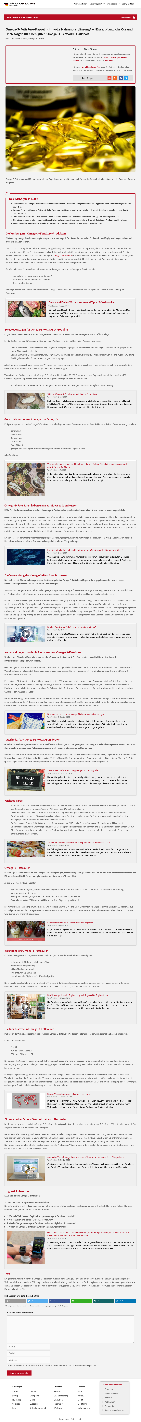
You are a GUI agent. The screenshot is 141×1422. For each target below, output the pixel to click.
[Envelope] (109, 78)
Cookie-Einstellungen (114, 1410)
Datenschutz (76, 1419)
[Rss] (115, 78)
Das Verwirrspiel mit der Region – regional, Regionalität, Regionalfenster (78, 995)
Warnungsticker (80, 4)
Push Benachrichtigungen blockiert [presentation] (22, 17)
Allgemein (12, 1306)
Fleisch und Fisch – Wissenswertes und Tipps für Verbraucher (81, 302)
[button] (15, 1301)
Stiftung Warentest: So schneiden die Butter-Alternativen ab (73, 394)
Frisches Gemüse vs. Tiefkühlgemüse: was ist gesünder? (71, 627)
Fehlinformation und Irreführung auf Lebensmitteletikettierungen (75, 714)
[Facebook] (121, 78)
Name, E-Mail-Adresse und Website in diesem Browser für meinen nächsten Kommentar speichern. (53, 1365)
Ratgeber (65, 1306)
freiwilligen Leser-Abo (91, 67)
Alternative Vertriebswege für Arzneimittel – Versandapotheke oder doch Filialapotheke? (86, 1157)
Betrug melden (128, 4)
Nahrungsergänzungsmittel (51, 1306)
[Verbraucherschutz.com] (19, 4)
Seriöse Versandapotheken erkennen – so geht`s (68, 1094)
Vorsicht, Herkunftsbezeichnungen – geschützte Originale (72, 770)
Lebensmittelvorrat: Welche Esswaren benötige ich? (70, 922)
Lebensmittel (35, 1306)
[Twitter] (126, 78)
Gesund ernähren (23, 1306)
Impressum (64, 1419)
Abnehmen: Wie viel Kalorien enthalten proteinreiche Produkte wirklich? (78, 842)
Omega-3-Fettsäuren (62, 255)
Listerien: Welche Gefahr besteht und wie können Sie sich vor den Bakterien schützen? (85, 550)
